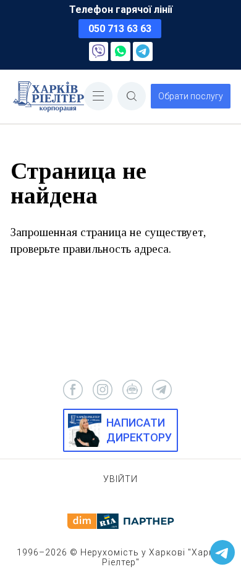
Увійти (120, 479)
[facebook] (73, 389)
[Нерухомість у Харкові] (48, 96)
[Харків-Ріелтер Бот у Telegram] (222, 552)
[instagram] (102, 389)
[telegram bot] (132, 389)
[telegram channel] (162, 389)
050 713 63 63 (119, 29)
